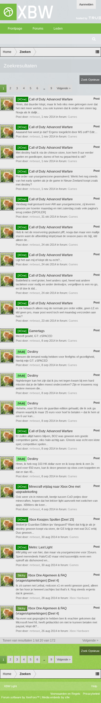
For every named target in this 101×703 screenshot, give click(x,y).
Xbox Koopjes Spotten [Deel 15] (46, 519)
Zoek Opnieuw (90, 79)
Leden (58, 28)
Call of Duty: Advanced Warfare (45, 99)
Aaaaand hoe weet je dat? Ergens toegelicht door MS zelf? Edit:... (56, 132)
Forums (38, 28)
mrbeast (35, 116)
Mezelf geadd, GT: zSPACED (34, 335)
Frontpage (15, 28)
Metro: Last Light (35, 547)
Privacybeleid (91, 693)
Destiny (28, 352)
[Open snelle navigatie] (97, 52)
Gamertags (31, 331)
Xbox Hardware (79, 597)
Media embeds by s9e (56, 697)
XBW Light (10, 686)
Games (72, 116)
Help (94, 686)
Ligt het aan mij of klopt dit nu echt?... (39, 259)
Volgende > (63, 88)
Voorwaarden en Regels (65, 693)
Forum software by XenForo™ (20, 697)
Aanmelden (86, 4)
